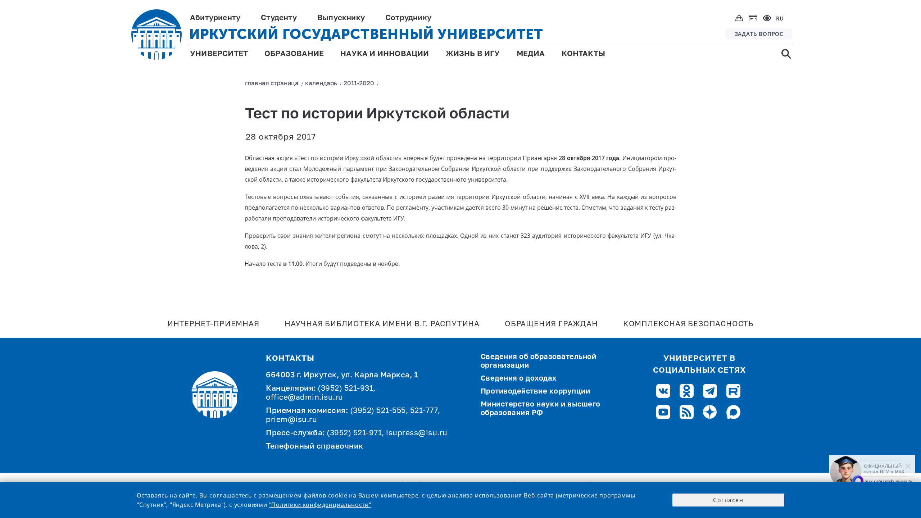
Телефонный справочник (314, 446)
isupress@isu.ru (417, 433)
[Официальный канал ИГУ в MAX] (872, 472)
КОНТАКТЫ (583, 54)
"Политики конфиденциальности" (320, 505)
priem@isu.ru (291, 420)
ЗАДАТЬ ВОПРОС (759, 33)
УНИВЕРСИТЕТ (219, 54)
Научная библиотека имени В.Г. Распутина (382, 324)
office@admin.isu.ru (304, 397)
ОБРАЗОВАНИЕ (294, 54)
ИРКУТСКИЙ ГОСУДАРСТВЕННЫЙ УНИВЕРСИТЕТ (366, 34)
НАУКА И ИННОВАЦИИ (384, 54)
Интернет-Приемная (213, 324)
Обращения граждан (551, 324)
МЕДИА (531, 54)
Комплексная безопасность (688, 324)
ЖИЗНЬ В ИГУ (473, 54)
